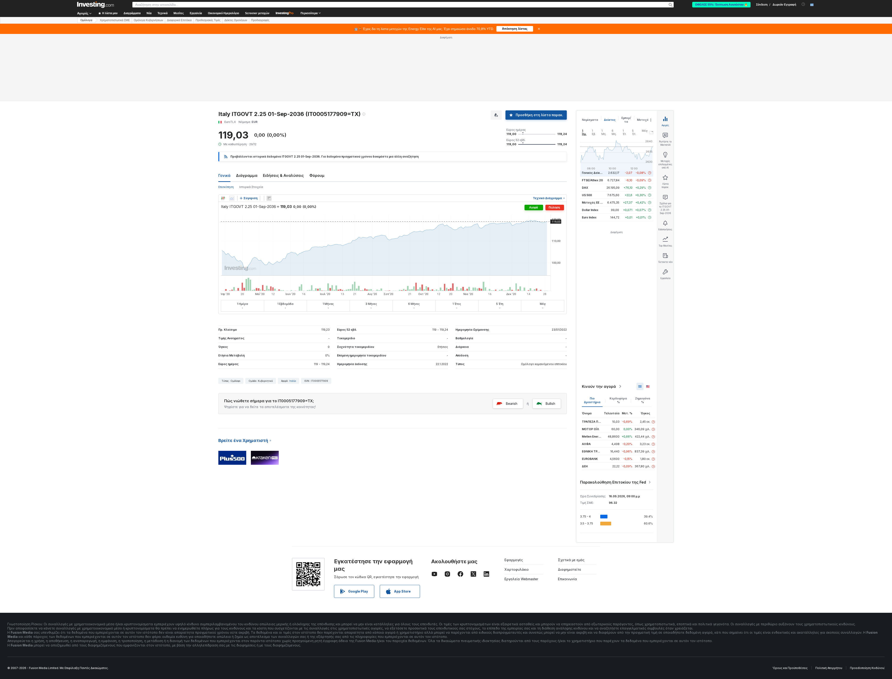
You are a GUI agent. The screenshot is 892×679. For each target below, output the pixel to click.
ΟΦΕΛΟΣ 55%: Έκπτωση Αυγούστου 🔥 (721, 4)
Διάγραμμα (246, 175)
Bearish (511, 403)
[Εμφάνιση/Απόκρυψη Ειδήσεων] (269, 198)
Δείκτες (610, 120)
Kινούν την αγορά (599, 386)
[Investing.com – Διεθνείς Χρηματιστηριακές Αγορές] (95, 4)
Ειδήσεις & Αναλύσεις (283, 175)
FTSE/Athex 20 (592, 180)
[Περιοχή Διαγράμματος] (231, 198)
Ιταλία (292, 380)
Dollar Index (590, 210)
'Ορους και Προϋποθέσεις (790, 668)
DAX (585, 187)
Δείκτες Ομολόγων (235, 20)
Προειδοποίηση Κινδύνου (867, 668)
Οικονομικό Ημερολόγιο (223, 13)
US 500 (587, 195)
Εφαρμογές (514, 560)
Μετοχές (643, 120)
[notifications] (803, 4)
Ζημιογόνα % (642, 400)
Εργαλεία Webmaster (521, 579)
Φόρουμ (317, 175)
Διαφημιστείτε (569, 569)
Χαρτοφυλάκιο (517, 569)
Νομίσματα (590, 120)
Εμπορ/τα (626, 119)
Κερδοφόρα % (618, 400)
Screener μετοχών (257, 13)
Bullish (550, 403)
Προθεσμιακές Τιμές (208, 20)
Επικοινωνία (567, 579)
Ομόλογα (86, 20)
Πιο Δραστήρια (592, 400)
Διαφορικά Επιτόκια (179, 20)
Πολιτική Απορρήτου (828, 668)
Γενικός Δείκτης (593, 173)
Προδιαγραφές (260, 20)
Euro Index (589, 217)
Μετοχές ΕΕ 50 (592, 202)
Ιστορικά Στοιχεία (251, 187)
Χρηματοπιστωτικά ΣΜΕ (115, 20)
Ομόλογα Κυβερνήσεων (148, 20)
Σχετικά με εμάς (571, 560)
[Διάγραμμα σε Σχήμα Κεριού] (223, 198)
